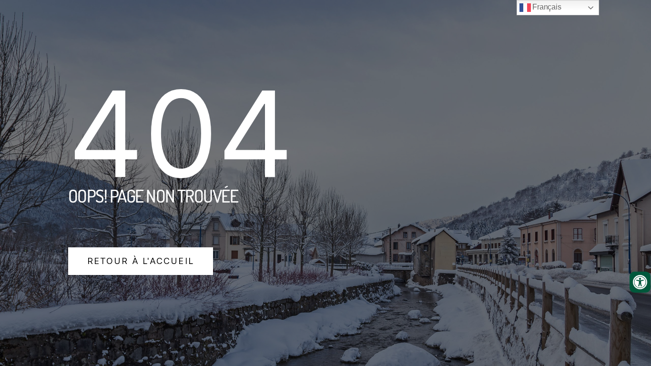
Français (546, 7)
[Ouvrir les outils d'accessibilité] (640, 282)
